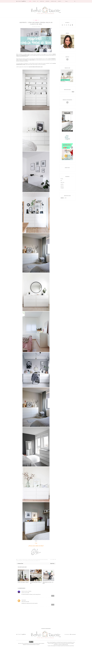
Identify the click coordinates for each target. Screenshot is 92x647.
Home (30, 1)
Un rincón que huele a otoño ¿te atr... (35, 583)
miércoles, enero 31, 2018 (25, 592)
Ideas (29, 560)
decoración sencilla (19, 560)
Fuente (36, 540)
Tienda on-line (53, 1)
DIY (37, 1)
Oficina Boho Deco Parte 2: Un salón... (48, 583)
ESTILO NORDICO (25, 560)
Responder (53, 595)
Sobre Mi (59, 1)
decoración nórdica (44, 559)
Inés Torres (26, 643)
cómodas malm (30, 559)
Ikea (34, 560)
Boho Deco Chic (65, 644)
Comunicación (35, 26)
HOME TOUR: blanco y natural (23, 582)
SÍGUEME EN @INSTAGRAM (46, 628)
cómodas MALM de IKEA (25, 55)
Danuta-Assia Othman (26, 591)
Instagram (62, 187)
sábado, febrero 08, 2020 (25, 601)
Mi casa (34, 1)
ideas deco (31, 560)
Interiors (47, 1)
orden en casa (38, 560)
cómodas (36, 20)
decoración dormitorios (37, 559)
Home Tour (42, 1)
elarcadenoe (74, 634)
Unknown (24, 600)
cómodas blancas (25, 559)
